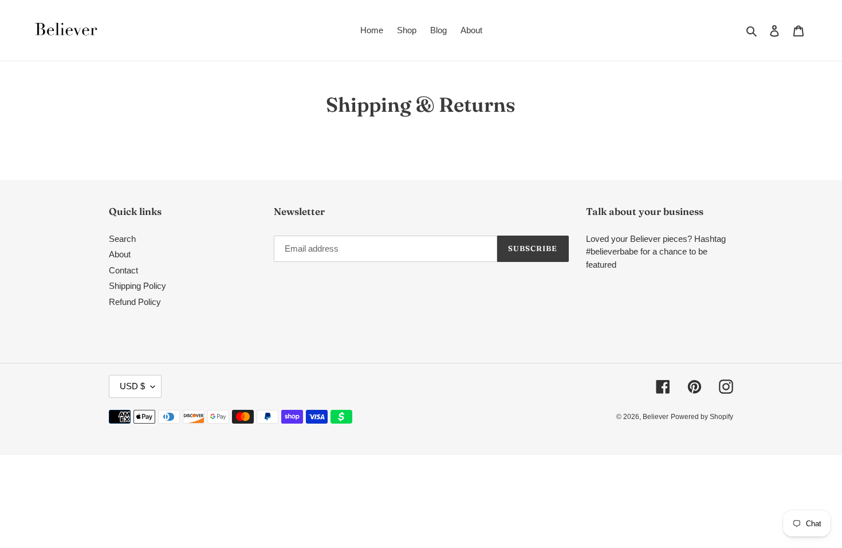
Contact (123, 270)
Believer (655, 417)
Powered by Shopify (702, 417)
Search (122, 239)
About (120, 254)
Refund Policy (135, 302)
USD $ (132, 386)
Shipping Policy (137, 286)
